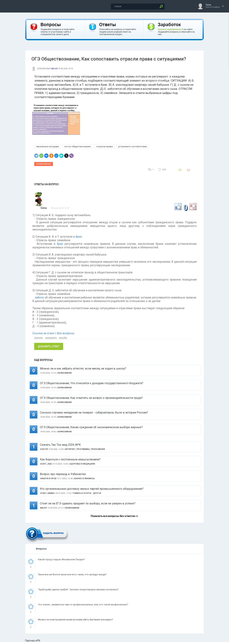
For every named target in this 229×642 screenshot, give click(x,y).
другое (97, 493)
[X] (66, 156)
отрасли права (104, 146)
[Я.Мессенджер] (61, 156)
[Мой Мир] (56, 156)
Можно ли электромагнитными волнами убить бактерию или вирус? (75, 619)
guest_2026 (46, 464)
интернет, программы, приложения (85, 449)
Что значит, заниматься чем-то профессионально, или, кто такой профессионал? (83, 604)
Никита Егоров (48, 478)
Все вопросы (65, 333)
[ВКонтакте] (46, 156)
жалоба (63, 338)
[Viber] (71, 156)
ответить (38, 338)
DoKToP (44, 449)
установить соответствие (132, 146)
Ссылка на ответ (43, 333)
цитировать (51, 338)
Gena (44, 207)
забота (39, 297)
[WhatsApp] (41, 156)
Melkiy (54, 69)
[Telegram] (36, 156)
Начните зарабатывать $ (170, 29)
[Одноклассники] (51, 156)
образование (43, 164)
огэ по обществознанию (77, 146)
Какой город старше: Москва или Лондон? (61, 559)
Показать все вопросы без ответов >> (114, 516)
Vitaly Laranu (47, 493)
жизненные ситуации (47, 146)
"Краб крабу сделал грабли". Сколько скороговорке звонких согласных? (78, 589)
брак (79, 236)
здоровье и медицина (82, 464)
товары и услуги (81, 493)
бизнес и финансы (84, 478)
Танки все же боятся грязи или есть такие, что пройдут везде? (72, 574)
